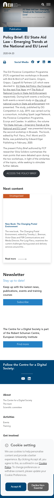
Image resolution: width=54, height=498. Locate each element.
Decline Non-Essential (38, 486)
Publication (15, 29)
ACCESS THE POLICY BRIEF (21, 173)
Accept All (16, 487)
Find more (23, 344)
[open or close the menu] (49, 4)
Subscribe (23, 302)
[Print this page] (4, 62)
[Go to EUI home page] (12, 4)
